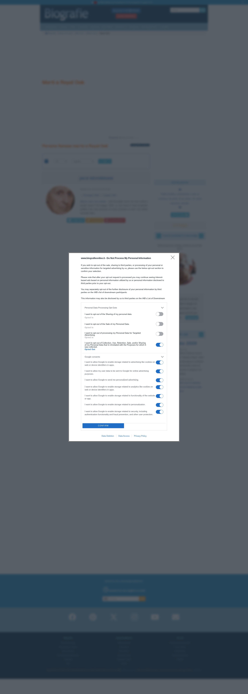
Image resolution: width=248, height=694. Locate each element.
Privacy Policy (140, 436)
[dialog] (124, 347)
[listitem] (124, 307)
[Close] (173, 258)
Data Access (124, 436)
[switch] (159, 314)
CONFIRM (103, 426)
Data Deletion (108, 436)
